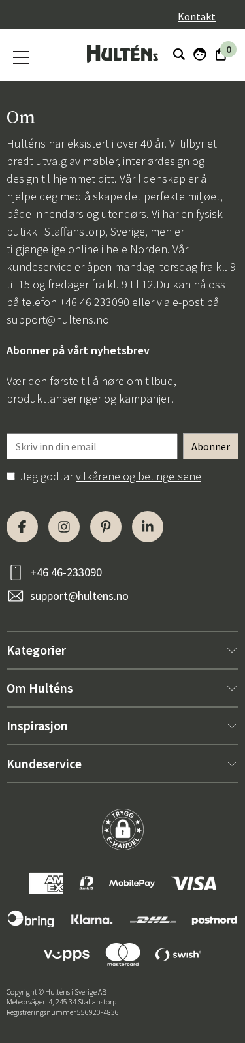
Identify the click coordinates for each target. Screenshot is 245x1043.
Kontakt (197, 16)
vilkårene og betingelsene (138, 476)
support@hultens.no (58, 319)
